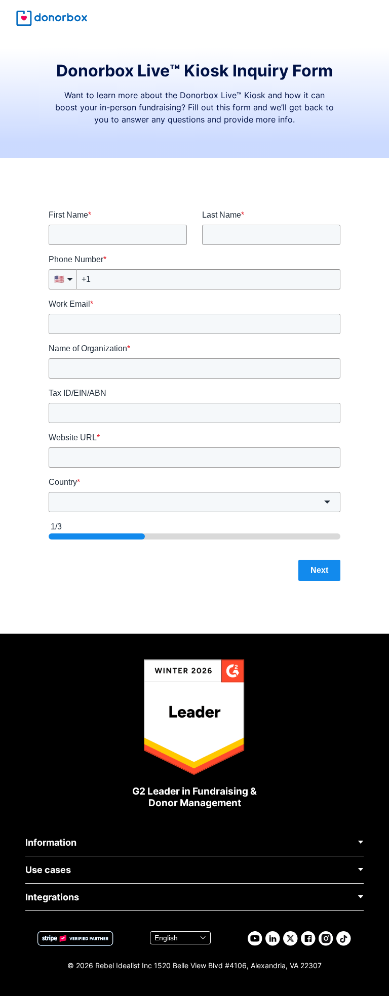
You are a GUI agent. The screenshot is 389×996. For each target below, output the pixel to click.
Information (50, 842)
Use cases (48, 869)
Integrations (52, 897)
